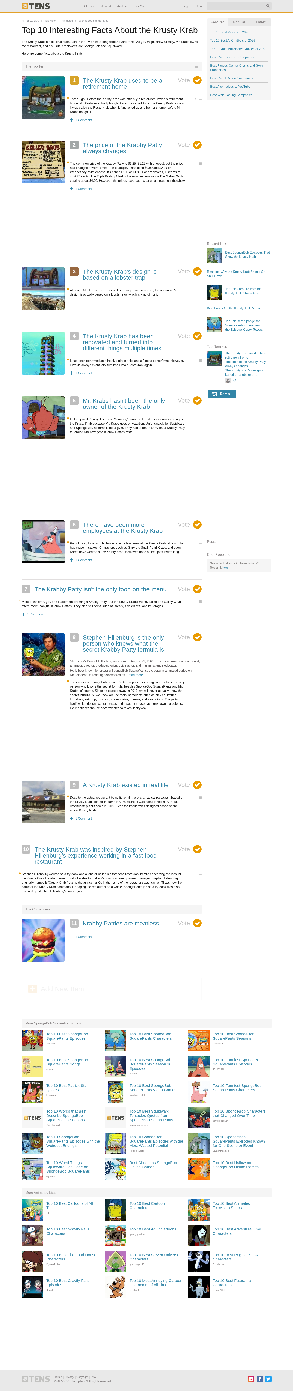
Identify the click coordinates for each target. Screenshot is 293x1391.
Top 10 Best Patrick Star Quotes (67, 1087)
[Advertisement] (112, 232)
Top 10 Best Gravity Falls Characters (67, 1231)
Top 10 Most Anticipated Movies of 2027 (238, 49)
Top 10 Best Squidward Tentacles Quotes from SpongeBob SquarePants (151, 1115)
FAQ (93, 1377)
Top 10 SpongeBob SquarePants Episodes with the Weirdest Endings (73, 1141)
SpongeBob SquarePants (93, 20)
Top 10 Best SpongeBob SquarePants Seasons (233, 1036)
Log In (186, 6)
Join (199, 6)
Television (50, 20)
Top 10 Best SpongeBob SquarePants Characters (151, 1036)
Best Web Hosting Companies (231, 95)
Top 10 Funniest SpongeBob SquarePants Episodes (237, 1062)
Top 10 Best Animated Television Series (231, 1205)
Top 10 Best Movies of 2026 (229, 32)
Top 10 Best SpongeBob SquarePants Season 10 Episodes (150, 1064)
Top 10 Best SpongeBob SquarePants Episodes (67, 1036)
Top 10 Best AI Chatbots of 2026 (232, 40)
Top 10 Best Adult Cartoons (153, 1229)
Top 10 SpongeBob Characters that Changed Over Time (239, 1113)
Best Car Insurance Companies (232, 57)
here (225, 567)
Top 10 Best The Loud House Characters (71, 1257)
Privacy (69, 1377)
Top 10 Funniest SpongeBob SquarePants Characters (237, 1087)
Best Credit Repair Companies (231, 78)
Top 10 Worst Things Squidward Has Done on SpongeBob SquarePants (68, 1167)
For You (139, 6)
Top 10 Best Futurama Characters (232, 1282)
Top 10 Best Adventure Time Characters (237, 1231)
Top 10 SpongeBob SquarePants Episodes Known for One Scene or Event (239, 1141)
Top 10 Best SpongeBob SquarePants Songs (67, 1062)
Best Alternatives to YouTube (230, 86)
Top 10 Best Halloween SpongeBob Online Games (236, 1165)
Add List (122, 6)
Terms (58, 1377)
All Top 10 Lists (30, 20)
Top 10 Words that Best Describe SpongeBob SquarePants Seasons (66, 1115)
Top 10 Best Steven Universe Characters (154, 1257)
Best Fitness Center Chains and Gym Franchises (236, 68)
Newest (105, 6)
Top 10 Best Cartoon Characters (147, 1205)
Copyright (82, 1377)
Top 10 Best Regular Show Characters (235, 1257)
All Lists (88, 6)
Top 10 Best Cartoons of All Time (69, 1205)
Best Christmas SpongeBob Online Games (153, 1165)
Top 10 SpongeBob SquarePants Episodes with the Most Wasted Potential (156, 1141)
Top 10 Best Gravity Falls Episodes (67, 1282)
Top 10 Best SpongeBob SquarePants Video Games (153, 1087)
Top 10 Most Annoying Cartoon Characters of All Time (156, 1282)
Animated (67, 20)
